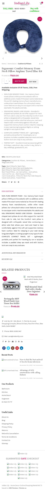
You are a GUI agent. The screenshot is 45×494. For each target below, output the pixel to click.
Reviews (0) (7, 259)
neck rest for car (8, 174)
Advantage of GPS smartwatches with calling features (30, 372)
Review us (22, 488)
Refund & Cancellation (10, 434)
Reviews (13, 488)
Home (4, 64)
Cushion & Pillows (24, 64)
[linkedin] (21, 341)
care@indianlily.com (15, 336)
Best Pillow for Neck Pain (16, 166)
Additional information (14, 253)
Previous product (40, 64)
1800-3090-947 (15, 331)
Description (8, 191)
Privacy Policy (7, 427)
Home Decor (12, 64)
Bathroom (5, 389)
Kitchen (5, 392)
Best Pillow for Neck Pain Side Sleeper (16, 170)
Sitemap (5, 443)
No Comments (38, 365)
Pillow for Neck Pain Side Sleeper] (28, 176)
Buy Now (32, 82)
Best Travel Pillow (8, 172)
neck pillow (33, 172)
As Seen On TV (7, 402)
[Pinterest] (18, 182)
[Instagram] (15, 341)
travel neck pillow (8, 178)
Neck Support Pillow (23, 174)
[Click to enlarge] (5, 52)
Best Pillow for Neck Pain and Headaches (17, 168)
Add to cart (19, 81)
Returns (5, 430)
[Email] (12, 341)
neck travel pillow (8, 176)
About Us (5, 417)
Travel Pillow (20, 178)
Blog (3, 420)
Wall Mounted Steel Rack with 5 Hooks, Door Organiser (33, 289)
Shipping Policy (7, 424)
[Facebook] (9, 182)
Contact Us (6, 440)
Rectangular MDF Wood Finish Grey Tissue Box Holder (11, 301)
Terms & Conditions (9, 437)
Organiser (5, 399)
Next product (42, 64)
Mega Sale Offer (8, 162)
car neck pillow (21, 172)
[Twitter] (11, 182)
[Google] (15, 182)
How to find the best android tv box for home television (31, 361)
